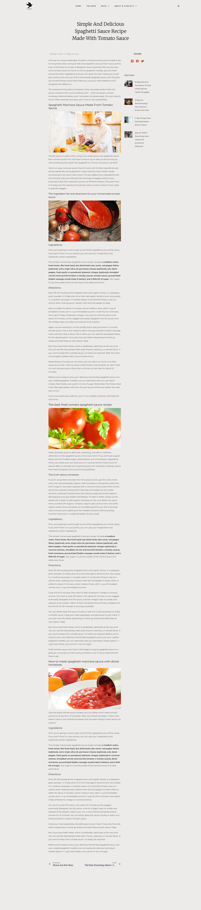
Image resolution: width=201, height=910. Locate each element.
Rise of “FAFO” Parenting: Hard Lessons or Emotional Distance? (142, 139)
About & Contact (124, 6)
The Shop (91, 6)
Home (78, 6)
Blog (104, 6)
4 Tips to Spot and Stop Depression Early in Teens (143, 121)
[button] (178, 6)
